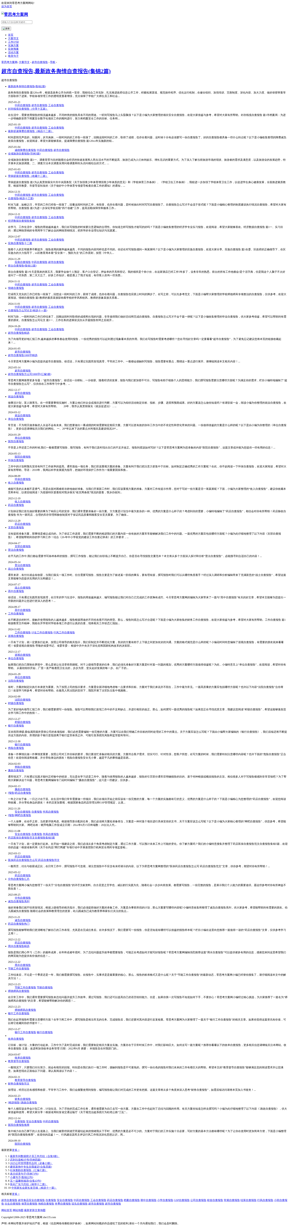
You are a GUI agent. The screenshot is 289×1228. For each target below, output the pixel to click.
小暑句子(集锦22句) (21, 1177)
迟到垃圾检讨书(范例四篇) (25, 1159)
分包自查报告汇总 (18, 879)
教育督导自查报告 (18, 1061)
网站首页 (6, 1210)
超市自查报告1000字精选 (22, 355)
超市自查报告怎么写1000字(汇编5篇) (29, 374)
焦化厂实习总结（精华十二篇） (28, 1184)
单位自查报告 (16, 419)
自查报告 (36, 811)
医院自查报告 (16, 441)
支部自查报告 (16, 527)
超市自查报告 (40, 62)
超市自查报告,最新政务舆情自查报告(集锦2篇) (56, 71)
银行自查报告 (16, 725)
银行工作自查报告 (18, 1013)
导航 (52, 62)
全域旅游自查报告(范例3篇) (24, 153)
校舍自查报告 (215, 1200)
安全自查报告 (23, 811)
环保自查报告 (16, 460)
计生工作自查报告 (42, 632)
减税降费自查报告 (25, 150)
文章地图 (40, 1210)
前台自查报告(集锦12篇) (22, 265)
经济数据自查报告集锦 (21, 220)
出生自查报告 (13, 1203)
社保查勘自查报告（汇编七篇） (28, 1170)
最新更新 (29, 1210)
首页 (10, 34)
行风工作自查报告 (64, 632)
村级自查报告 (16, 703)
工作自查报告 (16, 613)
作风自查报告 (51, 811)
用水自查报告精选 (18, 946)
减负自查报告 (23, 920)
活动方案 (13, 52)
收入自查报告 (16, 482)
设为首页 (6, 6)
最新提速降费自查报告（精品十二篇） (31, 131)
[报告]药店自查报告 (19, 792)
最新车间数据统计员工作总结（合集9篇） (35, 1156)
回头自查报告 (80, 1203)
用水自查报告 (23, 965)
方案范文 (13, 38)
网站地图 (18, 1210)
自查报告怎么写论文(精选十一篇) (27, 310)
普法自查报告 (16, 549)
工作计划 (13, 41)
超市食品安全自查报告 (31, 1200)
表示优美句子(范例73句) (24, 1173)
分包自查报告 (23, 897)
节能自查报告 (45, 987)
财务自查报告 (23, 1099)
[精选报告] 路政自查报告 (22, 1102)
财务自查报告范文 (18, 1083)
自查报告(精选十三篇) (21, 198)
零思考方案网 (9, 62)
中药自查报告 (23, 105)
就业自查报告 (16, 396)
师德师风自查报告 (18, 991)
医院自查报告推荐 (18, 1124)
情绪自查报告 (16, 288)
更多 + (16, 1194)
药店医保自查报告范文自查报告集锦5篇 (31, 837)
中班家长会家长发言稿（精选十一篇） (34, 1187)
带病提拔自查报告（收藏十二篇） (28, 176)
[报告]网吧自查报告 (19, 815)
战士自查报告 (16, 568)
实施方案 (13, 45)
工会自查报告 (56, 105)
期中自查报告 (148, 1200)
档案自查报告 (132, 1200)
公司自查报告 (198, 1200)
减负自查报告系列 (18, 901)
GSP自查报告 (182, 1200)
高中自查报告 (16, 591)
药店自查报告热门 (18, 923)
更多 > (16, 1150)
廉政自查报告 (16, 770)
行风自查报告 (265, 1200)
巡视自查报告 (16, 636)
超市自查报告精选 (18, 332)
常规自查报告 (232, 1200)
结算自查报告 (248, 1200)
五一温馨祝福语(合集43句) (25, 1180)
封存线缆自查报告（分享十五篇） (28, 108)
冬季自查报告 (63, 1203)
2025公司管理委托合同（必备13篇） (31, 1163)
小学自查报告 (165, 1200)
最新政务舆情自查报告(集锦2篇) (27, 86)
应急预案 (13, 48)
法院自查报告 (16, 680)
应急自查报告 (23, 262)
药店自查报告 (16, 505)
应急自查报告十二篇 (20, 243)
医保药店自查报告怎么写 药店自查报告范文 (34, 860)
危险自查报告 (16, 748)
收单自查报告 (16, 1038)
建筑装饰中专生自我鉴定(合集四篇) (31, 1166)
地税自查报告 (46, 1203)
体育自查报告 (29, 1203)
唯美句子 (13, 56)
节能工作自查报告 (18, 968)
